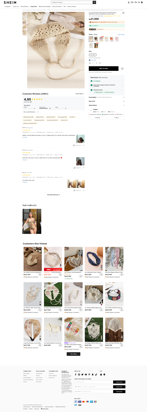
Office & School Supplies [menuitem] (45, 6)
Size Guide (38, 381)
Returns (38, 375)
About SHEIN (26, 373)
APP (101, 371)
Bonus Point (51, 377)
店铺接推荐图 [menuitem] (33, 6)
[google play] (104, 375)
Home (23, 10)
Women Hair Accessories (53, 10)
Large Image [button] (121, 34)
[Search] (94, 2)
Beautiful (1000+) (51, 117)
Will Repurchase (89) (28, 117)
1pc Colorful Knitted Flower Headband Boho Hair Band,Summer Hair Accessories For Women (114, 307)
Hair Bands (63, 10)
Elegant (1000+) (40, 117)
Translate (24, 137)
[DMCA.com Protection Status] (79, 405)
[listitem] (32, 263)
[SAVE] (122, 68)
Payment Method (53, 375)
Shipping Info (39, 373)
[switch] (37, 112)
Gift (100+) (72, 117)
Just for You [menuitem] (16, 6)
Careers (25, 381)
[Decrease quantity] (93, 63)
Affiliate (25, 375)
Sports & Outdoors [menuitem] (57, 6)
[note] (31, 277)
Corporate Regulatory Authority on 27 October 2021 (67, 392)
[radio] (91, 39)
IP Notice (25, 408)
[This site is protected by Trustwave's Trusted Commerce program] (75, 405)
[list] (86, 374)
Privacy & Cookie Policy (37, 406)
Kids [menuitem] (65, 6)
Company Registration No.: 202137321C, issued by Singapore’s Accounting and (67, 387)
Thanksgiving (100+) (39, 120)
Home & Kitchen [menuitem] (25, 6)
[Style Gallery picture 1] (31, 221)
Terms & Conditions (49, 406)
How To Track (39, 379)
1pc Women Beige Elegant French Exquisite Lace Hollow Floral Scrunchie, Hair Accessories (94, 307)
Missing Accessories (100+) (30, 123)
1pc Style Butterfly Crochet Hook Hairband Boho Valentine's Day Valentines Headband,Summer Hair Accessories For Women (53, 343)
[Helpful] (74, 145)
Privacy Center (26, 406)
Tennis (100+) (64, 120)
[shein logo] (10, 2)
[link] (132, 2)
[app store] (101, 375)
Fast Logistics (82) (62, 117)
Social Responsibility (28, 379)
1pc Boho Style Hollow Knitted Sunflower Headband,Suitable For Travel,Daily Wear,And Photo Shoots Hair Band (73, 344)
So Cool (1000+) (27, 120)
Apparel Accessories (31, 10)
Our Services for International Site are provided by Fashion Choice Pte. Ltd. (66, 376)
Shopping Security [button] (98, 90)
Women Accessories (42, 10)
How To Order (39, 377)
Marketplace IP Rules (60, 406)
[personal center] (129, 2)
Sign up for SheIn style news (82, 379)
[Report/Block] (84, 145)
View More (73, 354)
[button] (139, 2)
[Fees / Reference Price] (99, 19)
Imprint (30, 408)
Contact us (51, 373)
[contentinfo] (99, 402)
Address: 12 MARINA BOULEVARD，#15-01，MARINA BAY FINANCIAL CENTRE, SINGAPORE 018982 (67, 382)
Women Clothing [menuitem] (71, 6)
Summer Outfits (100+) (52, 120)
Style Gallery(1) (29, 205)
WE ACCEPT (77, 398)
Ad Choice (36, 408)
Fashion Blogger (27, 377)
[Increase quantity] (100, 63)
